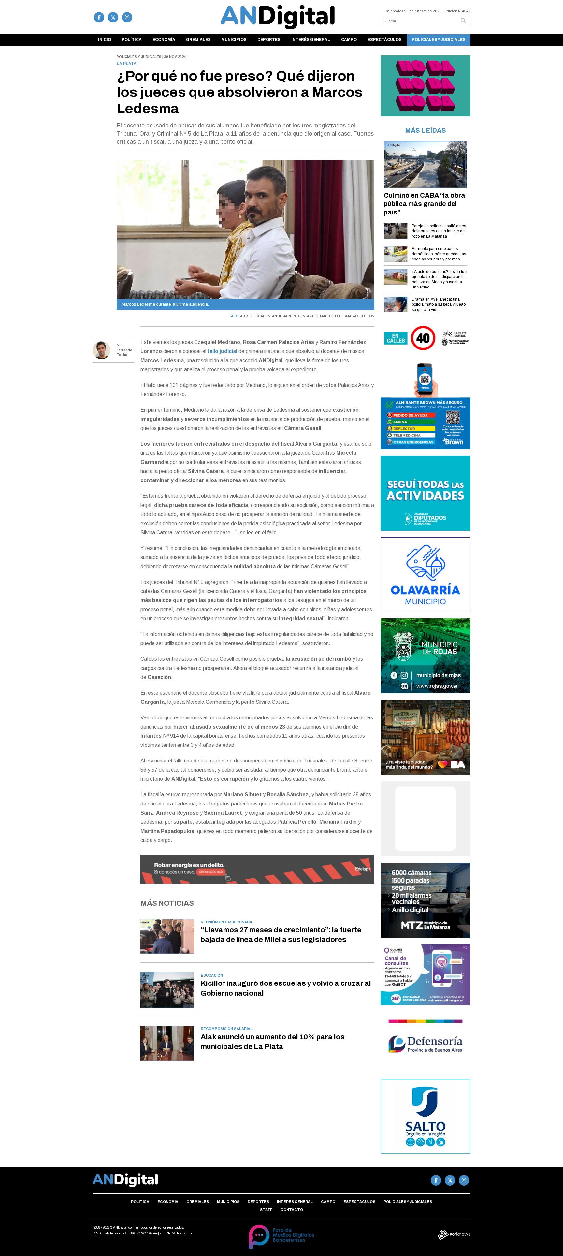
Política (132, 39)
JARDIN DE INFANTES (300, 316)
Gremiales (198, 39)
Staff (266, 1210)
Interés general (310, 39)
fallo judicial (222, 351)
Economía (163, 39)
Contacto (292, 1210)
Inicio (104, 39)
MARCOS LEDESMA (335, 316)
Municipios (234, 39)
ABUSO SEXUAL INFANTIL (261, 316)
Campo (349, 39)
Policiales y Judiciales (439, 39)
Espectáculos (385, 39)
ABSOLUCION (363, 316)
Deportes (269, 39)
